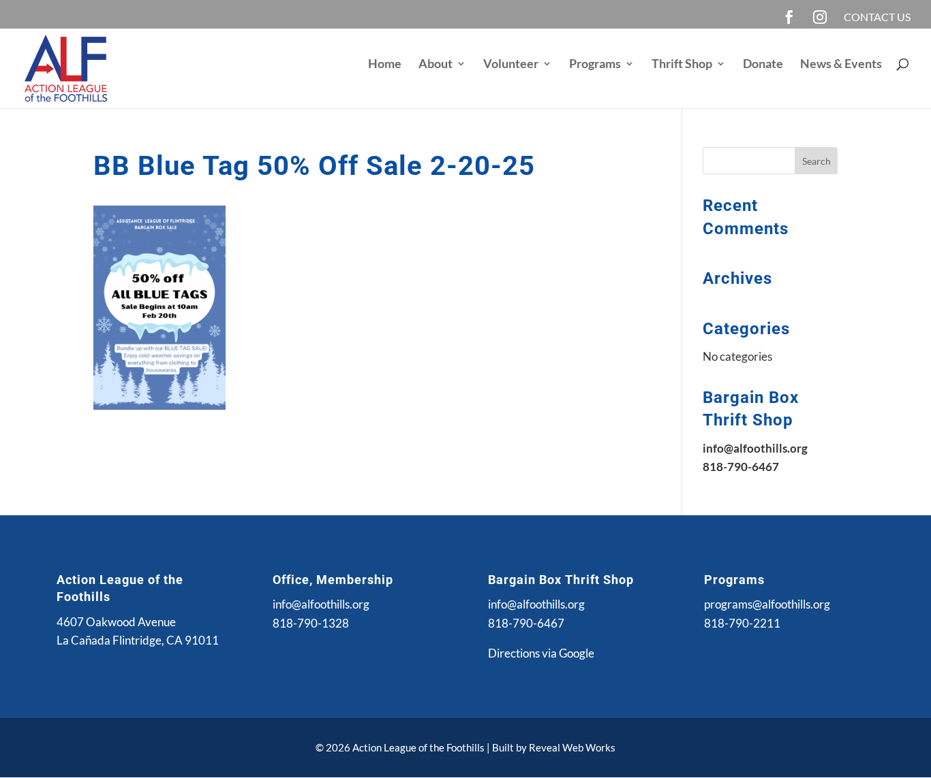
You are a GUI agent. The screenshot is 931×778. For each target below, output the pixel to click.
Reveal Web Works (572, 747)
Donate (763, 65)
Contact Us (877, 17)
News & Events (841, 65)
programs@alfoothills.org (767, 604)
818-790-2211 (742, 623)
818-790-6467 (526, 623)
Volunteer (510, 65)
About (435, 65)
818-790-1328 (311, 623)
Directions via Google (541, 653)
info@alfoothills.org (321, 604)
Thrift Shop (682, 65)
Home (384, 65)
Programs (595, 65)
